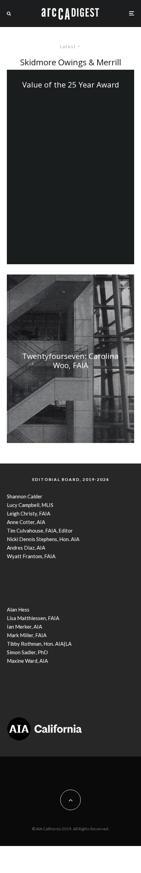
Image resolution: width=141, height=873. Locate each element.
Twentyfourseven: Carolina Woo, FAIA (70, 360)
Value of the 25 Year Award (70, 84)
